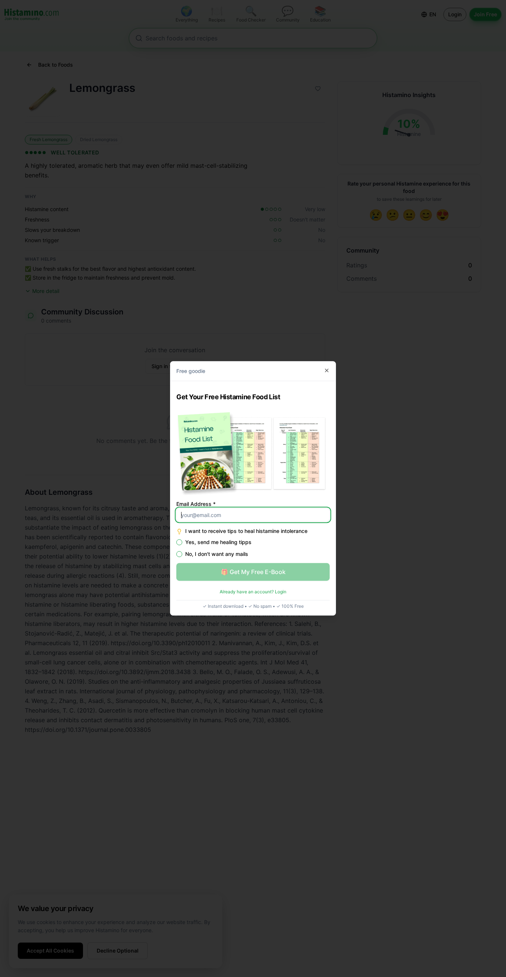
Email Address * (196, 504)
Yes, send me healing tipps (218, 542)
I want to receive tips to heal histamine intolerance (246, 531)
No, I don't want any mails (216, 554)
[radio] (179, 543)
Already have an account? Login (253, 592)
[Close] (327, 370)
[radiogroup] (253, 548)
